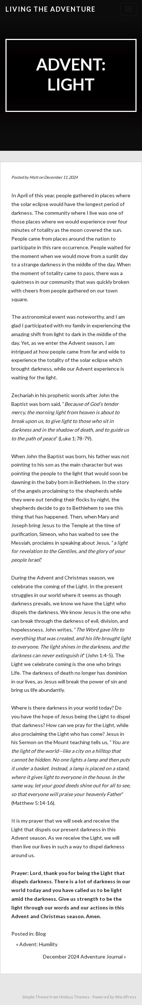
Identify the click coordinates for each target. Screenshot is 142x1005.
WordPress (126, 996)
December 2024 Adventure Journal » (84, 956)
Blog (41, 934)
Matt (33, 177)
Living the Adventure (50, 9)
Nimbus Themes (74, 996)
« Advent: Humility (37, 944)
